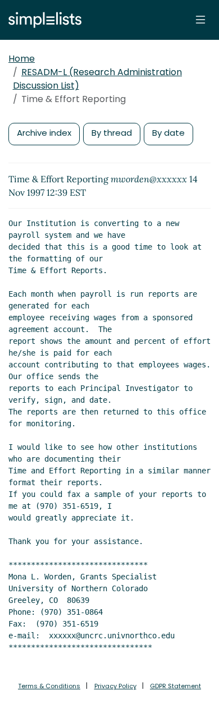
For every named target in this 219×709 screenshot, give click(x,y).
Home (21, 58)
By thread (112, 133)
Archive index (44, 133)
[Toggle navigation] (200, 20)
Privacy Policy (115, 686)
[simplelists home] (42, 19)
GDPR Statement (175, 686)
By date (168, 133)
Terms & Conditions (49, 686)
